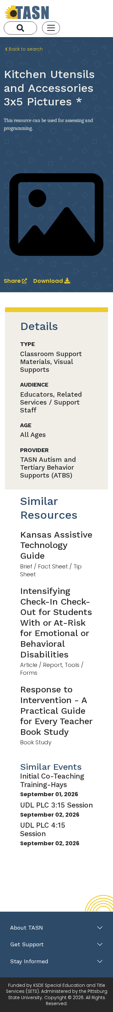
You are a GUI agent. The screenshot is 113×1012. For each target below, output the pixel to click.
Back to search (25, 49)
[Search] (20, 28)
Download (48, 281)
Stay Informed (29, 961)
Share (13, 281)
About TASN (26, 927)
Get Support (27, 944)
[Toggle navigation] (51, 27)
